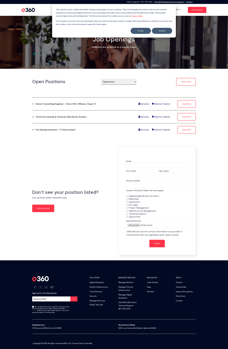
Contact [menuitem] (179, 301)
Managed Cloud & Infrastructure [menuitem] (125, 288)
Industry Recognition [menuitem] (184, 292)
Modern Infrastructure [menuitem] (99, 287)
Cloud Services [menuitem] (96, 292)
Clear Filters (186, 82)
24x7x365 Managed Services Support (169, 2)
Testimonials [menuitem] (181, 287)
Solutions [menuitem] (94, 278)
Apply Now (186, 104)
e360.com (67, 343)
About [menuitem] (179, 278)
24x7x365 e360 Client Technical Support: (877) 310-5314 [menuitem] (127, 305)
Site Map (88, 343)
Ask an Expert (197, 10)
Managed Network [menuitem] (126, 282)
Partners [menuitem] (150, 292)
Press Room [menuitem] (180, 296)
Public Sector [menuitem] (96, 305)
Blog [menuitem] (149, 287)
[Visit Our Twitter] (40, 287)
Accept (141, 31)
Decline (162, 31)
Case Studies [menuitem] (152, 282)
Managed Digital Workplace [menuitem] (125, 296)
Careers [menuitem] (179, 282)
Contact (189, 2)
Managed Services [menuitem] (97, 301)
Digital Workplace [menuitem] (97, 282)
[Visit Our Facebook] (34, 287)
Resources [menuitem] (152, 278)
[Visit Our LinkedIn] (46, 287)
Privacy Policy (136, 16)
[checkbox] (157, 206)
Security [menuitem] (93, 296)
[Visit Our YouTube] (51, 287)
